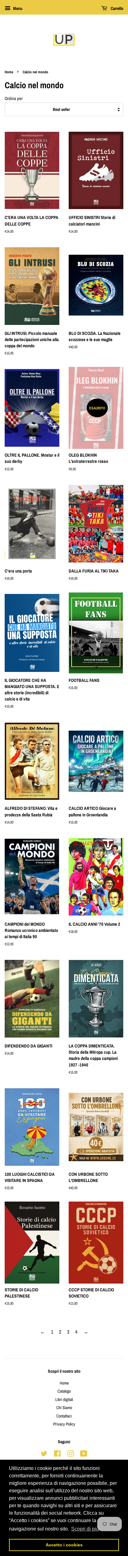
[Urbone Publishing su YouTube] (83, 1455)
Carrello (116, 8)
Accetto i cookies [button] (64, 1544)
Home (9, 72)
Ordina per (14, 98)
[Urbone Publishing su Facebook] (57, 1455)
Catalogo (64, 1391)
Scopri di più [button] (85, 1528)
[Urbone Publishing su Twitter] (44, 1455)
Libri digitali (64, 1399)
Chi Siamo (64, 1407)
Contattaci (64, 1416)
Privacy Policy (64, 1424)
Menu (17, 8)
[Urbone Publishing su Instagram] (70, 1455)
